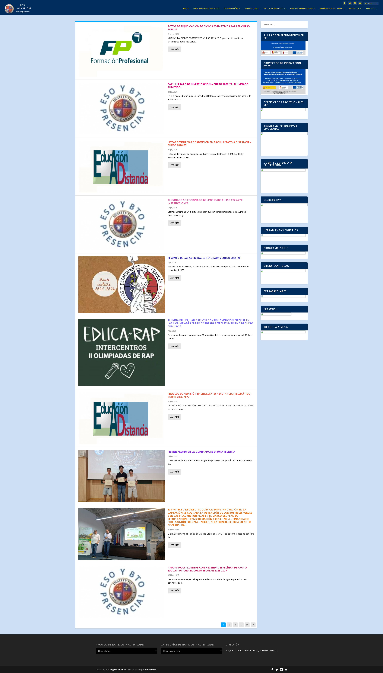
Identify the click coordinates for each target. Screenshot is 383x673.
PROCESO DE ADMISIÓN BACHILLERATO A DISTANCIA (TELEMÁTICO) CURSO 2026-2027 (209, 395)
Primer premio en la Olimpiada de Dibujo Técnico (201, 451)
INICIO (186, 8)
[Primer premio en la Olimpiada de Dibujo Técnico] (121, 476)
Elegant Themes (118, 669)
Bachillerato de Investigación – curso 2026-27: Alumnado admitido (208, 86)
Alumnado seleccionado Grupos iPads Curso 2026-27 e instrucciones (205, 201)
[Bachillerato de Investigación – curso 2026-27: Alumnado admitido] (121, 108)
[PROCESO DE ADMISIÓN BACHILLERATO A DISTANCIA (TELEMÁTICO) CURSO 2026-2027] (121, 418)
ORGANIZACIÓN (231, 8)
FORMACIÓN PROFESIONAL (301, 8)
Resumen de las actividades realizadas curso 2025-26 (204, 258)
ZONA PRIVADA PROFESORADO (206, 8)
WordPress (150, 669)
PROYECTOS (354, 8)
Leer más (174, 49)
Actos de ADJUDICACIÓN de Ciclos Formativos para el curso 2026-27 (209, 28)
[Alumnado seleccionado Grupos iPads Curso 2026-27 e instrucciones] (121, 224)
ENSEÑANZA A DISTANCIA (331, 8)
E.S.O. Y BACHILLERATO (273, 8)
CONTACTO (371, 8)
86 (247, 624)
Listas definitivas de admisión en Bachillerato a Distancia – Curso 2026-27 (210, 144)
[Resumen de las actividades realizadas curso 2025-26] (121, 284)
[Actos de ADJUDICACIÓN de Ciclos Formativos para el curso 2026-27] (121, 51)
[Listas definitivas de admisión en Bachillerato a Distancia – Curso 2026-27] (121, 166)
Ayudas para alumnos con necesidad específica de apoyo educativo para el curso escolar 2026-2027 (207, 569)
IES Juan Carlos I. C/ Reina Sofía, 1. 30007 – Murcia (252, 650)
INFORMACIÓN (251, 8)
